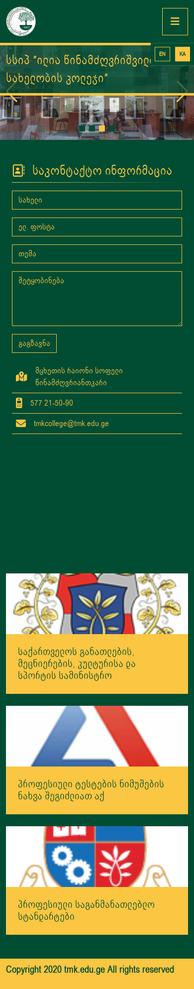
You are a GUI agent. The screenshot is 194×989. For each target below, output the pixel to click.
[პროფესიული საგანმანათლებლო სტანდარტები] (97, 856)
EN (162, 54)
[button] (82, 128)
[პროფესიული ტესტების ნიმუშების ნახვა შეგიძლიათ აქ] (97, 735)
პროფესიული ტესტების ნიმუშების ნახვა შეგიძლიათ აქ (91, 790)
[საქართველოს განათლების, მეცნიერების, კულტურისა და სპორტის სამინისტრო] (97, 603)
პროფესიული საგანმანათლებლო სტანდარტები (86, 910)
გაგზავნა (34, 343)
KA (183, 54)
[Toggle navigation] (175, 21)
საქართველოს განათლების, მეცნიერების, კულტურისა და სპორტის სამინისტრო (77, 663)
